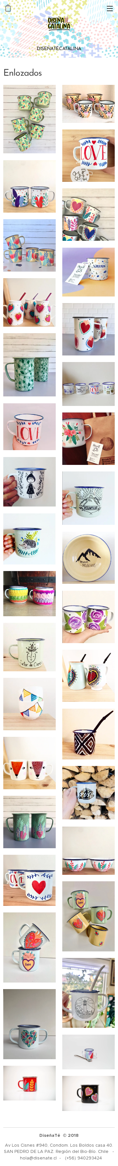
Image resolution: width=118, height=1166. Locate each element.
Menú (109, 8)
